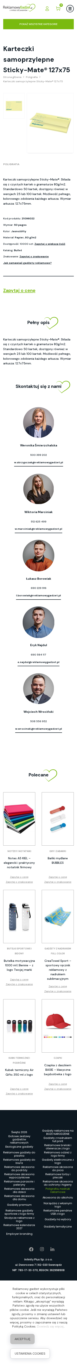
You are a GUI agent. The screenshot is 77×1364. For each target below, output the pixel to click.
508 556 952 (38, 721)
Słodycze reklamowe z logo (19, 1219)
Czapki (58, 1058)
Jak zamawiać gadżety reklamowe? (27, 263)
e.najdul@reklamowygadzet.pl (38, 662)
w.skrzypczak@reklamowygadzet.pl (38, 462)
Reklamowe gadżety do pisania (19, 1154)
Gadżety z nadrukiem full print (57, 1139)
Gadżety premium (19, 1205)
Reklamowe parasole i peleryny (19, 1183)
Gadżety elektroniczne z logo (58, 1161)
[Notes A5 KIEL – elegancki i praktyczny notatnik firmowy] (19, 819)
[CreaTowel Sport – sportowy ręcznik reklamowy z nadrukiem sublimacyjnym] (58, 916)
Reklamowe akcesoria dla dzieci (19, 1190)
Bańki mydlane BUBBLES (58, 860)
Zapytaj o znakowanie (34, 256)
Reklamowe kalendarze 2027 (19, 1226)
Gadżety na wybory (58, 1219)
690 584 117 (38, 654)
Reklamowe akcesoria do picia (58, 1168)
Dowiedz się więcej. (50, 1326)
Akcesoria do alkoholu (58, 1197)
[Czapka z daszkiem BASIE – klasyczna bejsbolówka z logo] (58, 1026)
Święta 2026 (19, 1132)
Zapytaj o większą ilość (49, 244)
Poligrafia (11, 164)
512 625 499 (38, 521)
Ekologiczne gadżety (19, 1146)
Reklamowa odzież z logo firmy (57, 1154)
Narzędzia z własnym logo (58, 1204)
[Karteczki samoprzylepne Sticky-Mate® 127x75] (14, 106)
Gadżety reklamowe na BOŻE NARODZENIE (58, 1132)
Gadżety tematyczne (58, 1226)
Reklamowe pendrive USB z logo (57, 1212)
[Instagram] (39, 1249)
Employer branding (19, 1234)
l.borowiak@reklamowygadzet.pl (38, 595)
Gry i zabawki (57, 851)
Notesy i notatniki (19, 851)
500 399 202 (38, 455)
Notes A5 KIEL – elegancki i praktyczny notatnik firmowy (19, 862)
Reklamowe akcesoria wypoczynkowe (19, 1175)
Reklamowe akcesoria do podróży (19, 1168)
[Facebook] (28, 1249)
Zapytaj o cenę (19, 290)
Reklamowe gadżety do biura (19, 1161)
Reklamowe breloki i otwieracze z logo (57, 1146)
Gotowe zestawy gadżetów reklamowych (19, 1139)
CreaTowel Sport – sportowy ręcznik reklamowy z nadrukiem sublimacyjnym (57, 970)
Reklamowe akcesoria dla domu (19, 1197)
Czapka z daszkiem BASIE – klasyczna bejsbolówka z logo (57, 1069)
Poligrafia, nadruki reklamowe (58, 1190)
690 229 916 (38, 588)
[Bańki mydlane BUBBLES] (58, 819)
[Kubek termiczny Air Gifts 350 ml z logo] (19, 1026)
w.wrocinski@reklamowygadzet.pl (38, 728)
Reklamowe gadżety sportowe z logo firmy (19, 1212)
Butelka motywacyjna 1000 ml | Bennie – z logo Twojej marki (19, 965)
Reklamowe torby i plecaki (57, 1175)
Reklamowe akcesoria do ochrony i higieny (58, 1183)
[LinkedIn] (49, 1249)
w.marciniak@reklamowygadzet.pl (38, 529)
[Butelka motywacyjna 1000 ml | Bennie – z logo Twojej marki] (19, 916)
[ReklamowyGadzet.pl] (19, 8)
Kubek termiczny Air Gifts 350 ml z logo (19, 1072)
